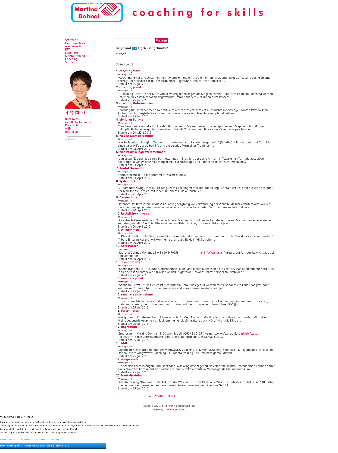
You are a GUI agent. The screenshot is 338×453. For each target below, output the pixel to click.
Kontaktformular (131, 168)
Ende (171, 396)
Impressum (72, 131)
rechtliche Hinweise (78, 122)
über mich (72, 119)
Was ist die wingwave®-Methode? (143, 152)
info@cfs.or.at (213, 252)
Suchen (162, 40)
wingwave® (73, 46)
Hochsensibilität (76, 43)
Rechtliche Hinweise (135, 213)
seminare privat (132, 278)
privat (130, 87)
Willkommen (130, 230)
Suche (69, 62)
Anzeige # (121, 53)
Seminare (71, 52)
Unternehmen (136, 103)
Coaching (71, 59)
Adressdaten (130, 246)
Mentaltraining (75, 55)
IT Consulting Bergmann (175, 409)
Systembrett (128, 181)
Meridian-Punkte (131, 119)
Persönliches (130, 311)
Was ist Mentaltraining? (136, 136)
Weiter (159, 396)
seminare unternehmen (138, 294)
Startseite (71, 40)
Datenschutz (73, 125)
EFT (67, 49)
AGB (68, 128)
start (129, 71)
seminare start (131, 262)
